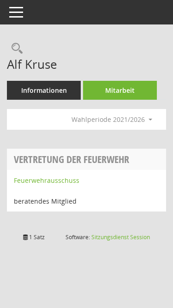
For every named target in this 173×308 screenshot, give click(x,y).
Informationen (44, 90)
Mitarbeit (120, 90)
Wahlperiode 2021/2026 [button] (109, 119)
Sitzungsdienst (120, 237)
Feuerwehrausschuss (46, 180)
